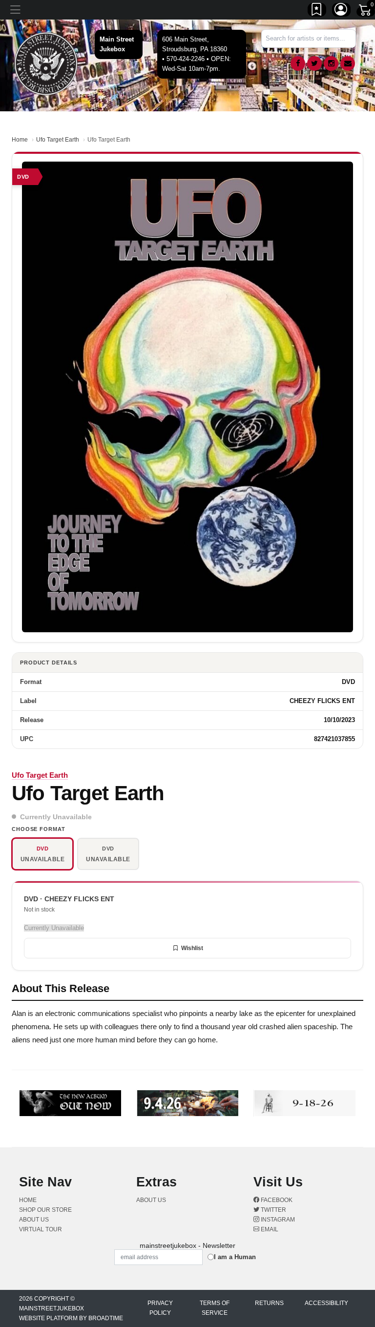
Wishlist (192, 948)
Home (20, 139)
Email (268, 1229)
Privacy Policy (160, 1308)
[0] (365, 12)
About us (34, 1219)
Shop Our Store (45, 1209)
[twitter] (314, 63)
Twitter (272, 1209)
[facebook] (298, 63)
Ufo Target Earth (57, 139)
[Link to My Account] (341, 11)
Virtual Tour (40, 1229)
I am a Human (235, 1257)
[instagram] (331, 63)
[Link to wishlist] (317, 11)
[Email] (347, 63)
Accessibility (326, 1303)
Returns (269, 1303)
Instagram (277, 1219)
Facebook (275, 1200)
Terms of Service (214, 1308)
